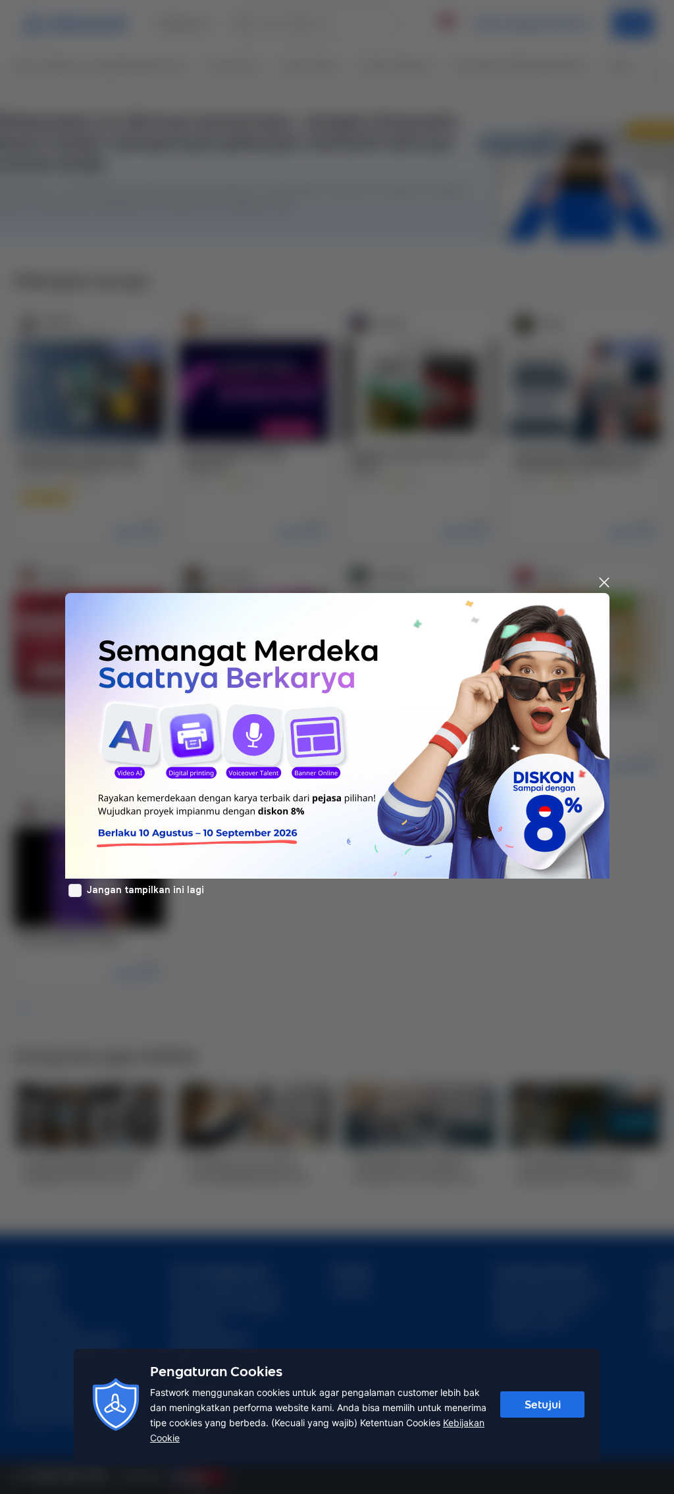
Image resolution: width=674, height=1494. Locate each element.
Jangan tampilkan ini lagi (145, 890)
